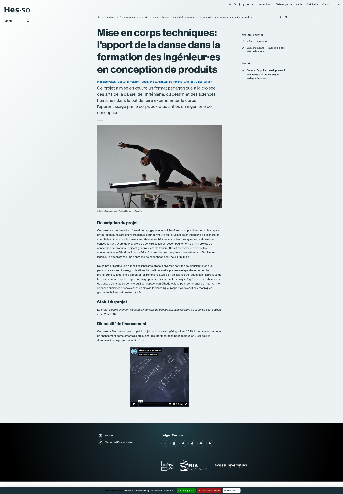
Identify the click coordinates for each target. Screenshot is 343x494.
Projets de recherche (130, 17)
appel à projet (141, 331)
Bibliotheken (312, 4)
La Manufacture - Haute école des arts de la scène (266, 49)
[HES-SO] (17, 12)
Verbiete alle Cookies (209, 490)
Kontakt (109, 435)
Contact (326, 4)
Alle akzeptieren (186, 490)
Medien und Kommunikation (119, 442)
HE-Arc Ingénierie (257, 41)
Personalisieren (231, 490)
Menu (8, 21)
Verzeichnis (264, 4)
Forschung (110, 17)
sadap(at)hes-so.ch (257, 78)
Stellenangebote (284, 4)
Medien (299, 4)
